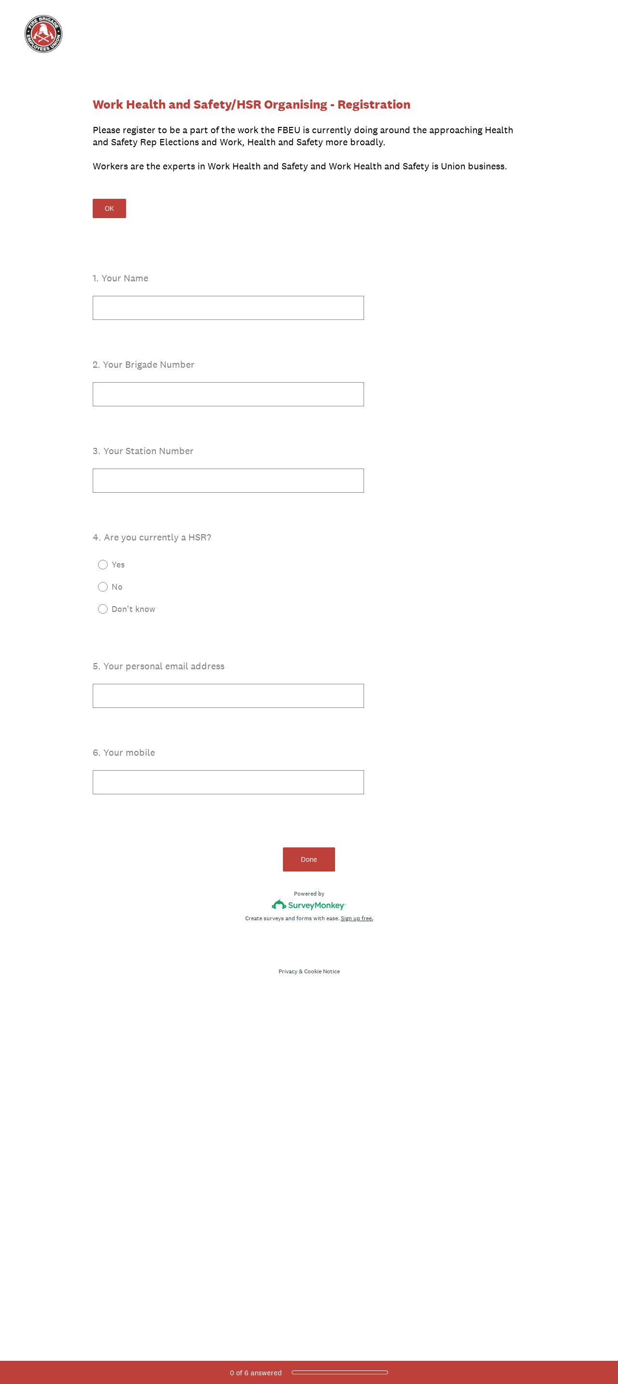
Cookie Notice (322, 971)
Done (309, 859)
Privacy (288, 971)
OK (109, 208)
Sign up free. (357, 918)
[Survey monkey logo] (309, 904)
